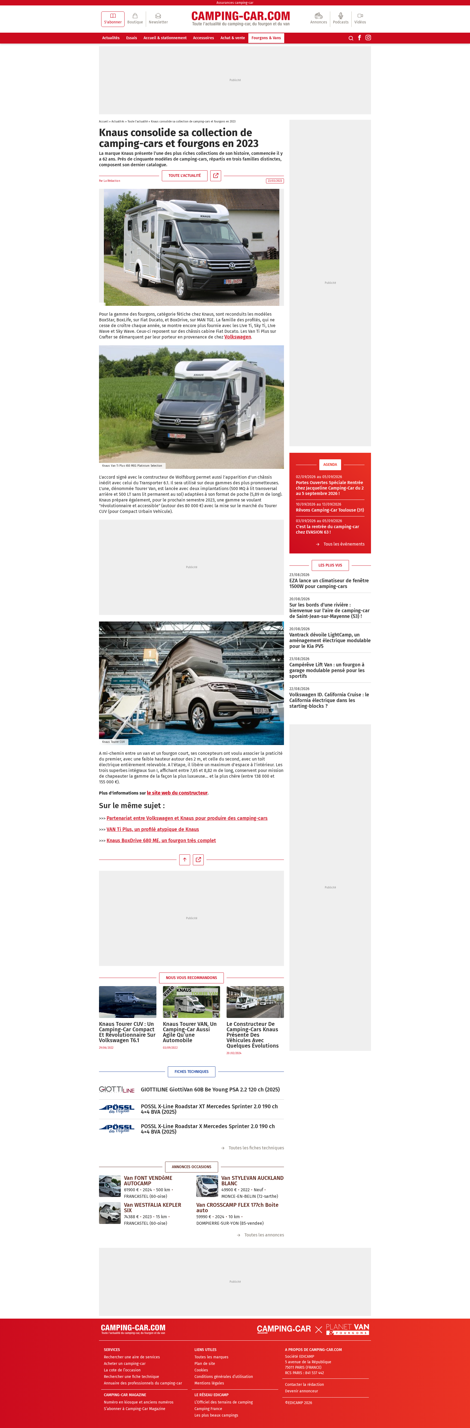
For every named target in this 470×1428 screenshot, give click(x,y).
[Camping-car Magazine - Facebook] (359, 38)
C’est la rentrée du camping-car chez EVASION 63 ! (327, 529)
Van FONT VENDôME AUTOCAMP (148, 1181)
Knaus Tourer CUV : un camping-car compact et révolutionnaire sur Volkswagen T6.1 (127, 1032)
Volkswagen (237, 337)
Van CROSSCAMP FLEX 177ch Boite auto (237, 1208)
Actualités (111, 38)
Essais (131, 38)
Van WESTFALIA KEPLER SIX (152, 1208)
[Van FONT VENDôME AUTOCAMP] (110, 1185)
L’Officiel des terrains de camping (223, 1402)
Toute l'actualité (138, 121)
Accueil (103, 121)
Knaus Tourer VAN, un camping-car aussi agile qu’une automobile (190, 1032)
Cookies (201, 1370)
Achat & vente (233, 38)
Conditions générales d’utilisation (223, 1376)
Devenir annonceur (301, 1391)
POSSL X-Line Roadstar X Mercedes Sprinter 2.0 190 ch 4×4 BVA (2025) (208, 1129)
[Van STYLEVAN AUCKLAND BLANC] (207, 1185)
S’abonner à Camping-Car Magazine (134, 1409)
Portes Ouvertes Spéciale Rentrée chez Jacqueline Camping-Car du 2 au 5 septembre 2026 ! (330, 488)
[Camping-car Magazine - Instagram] (368, 38)
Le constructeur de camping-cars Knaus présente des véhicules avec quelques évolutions (253, 1035)
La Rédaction (112, 181)
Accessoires (203, 38)
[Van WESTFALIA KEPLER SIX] (110, 1212)
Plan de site (204, 1363)
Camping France (208, 1409)
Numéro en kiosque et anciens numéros (139, 1402)
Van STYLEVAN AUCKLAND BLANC (252, 1181)
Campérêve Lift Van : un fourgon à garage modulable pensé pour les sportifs (327, 670)
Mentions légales (209, 1383)
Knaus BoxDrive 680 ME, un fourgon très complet (161, 841)
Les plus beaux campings (216, 1415)
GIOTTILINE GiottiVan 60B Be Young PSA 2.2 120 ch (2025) (210, 1089)
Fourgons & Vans (266, 38)
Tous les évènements (344, 544)
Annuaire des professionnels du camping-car (143, 1383)
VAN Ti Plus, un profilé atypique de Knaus (153, 829)
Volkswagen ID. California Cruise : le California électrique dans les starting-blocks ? (329, 700)
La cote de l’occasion (122, 1370)
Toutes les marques (211, 1357)
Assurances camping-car (235, 3)
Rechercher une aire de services (132, 1357)
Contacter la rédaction (304, 1384)
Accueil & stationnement (165, 38)
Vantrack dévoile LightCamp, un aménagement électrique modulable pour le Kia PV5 (330, 640)
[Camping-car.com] (241, 19)
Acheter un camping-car (125, 1363)
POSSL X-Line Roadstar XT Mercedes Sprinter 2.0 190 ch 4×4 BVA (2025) (209, 1109)
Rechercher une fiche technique (131, 1376)
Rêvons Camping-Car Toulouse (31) (330, 510)
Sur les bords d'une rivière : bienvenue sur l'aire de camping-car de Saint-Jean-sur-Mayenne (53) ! (329, 610)
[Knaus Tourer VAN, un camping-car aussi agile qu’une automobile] (191, 1002)
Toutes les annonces (264, 1235)
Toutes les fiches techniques (256, 1147)
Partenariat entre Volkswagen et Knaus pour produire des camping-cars (187, 818)
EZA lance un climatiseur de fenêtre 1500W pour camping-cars (329, 583)
